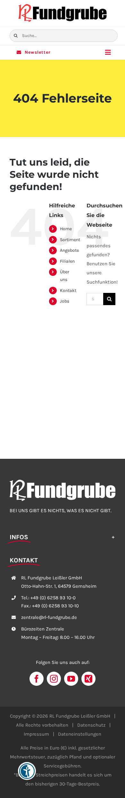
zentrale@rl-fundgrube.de (49, 617)
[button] (62, 536)
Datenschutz (91, 725)
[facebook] (36, 679)
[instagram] (54, 679)
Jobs (64, 301)
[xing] (88, 679)
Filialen (67, 261)
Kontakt (68, 290)
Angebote (69, 250)
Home (66, 228)
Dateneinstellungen (79, 734)
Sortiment (70, 239)
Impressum (36, 734)
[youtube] (71, 679)
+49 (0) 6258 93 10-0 (53, 598)
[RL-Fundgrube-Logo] (62, 5)
